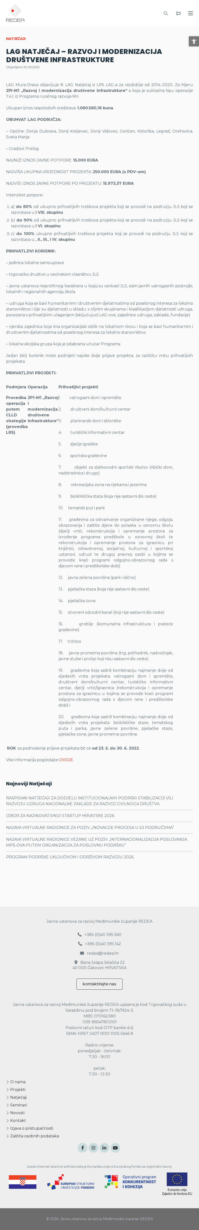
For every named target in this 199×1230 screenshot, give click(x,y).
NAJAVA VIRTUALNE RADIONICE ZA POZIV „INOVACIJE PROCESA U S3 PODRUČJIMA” (90, 827)
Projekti (17, 1089)
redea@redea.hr (102, 953)
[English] (178, 13)
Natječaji (18, 1097)
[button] (194, 41)
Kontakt (17, 1120)
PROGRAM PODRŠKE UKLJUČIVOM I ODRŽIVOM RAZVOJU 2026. (70, 857)
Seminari (18, 1105)
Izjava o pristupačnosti (31, 1128)
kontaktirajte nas (99, 984)
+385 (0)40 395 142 (102, 944)
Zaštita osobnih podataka (34, 1136)
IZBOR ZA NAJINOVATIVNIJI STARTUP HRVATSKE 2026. (60, 815)
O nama (17, 1082)
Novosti (17, 1113)
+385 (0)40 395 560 (102, 934)
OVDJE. (66, 760)
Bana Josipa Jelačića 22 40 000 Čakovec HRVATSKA (99, 965)
